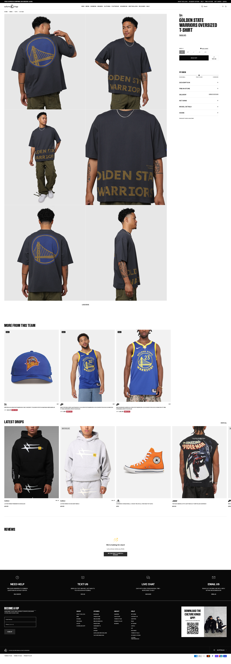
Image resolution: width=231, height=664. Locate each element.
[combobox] (210, 6)
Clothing (107, 6)
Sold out (194, 58)
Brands (100, 6)
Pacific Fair (97, 623)
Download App (81, 626)
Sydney (96, 630)
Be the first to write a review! (115, 554)
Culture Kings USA (99, 635)
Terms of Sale (135, 633)
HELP (202, 1)
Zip (132, 628)
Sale (148, 6)
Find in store (184, 88)
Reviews (116, 623)
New (82, 6)
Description (184, 82)
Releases (142, 6)
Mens (87, 6)
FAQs (132, 621)
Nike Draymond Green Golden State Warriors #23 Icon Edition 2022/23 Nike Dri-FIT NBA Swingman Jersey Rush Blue (141, 408)
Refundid (133, 630)
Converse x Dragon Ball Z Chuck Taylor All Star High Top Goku (134, 504)
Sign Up (9, 632)
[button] (226, 6)
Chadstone (97, 616)
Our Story (117, 616)
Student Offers (135, 635)
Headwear (123, 6)
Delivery (198, 94)
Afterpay (133, 623)
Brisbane (96, 614)
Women (79, 619)
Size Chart (205, 48)
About (116, 611)
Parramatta (97, 626)
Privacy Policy (118, 621)
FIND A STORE (209, 1)
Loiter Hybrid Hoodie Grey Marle (69, 504)
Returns (133, 614)
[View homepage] (11, 6)
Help (133, 611)
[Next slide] (226, 461)
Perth (95, 628)
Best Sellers (133, 6)
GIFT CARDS (217, 1)
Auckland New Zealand (100, 633)
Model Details (185, 106)
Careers (116, 614)
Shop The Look (81, 614)
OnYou (133, 626)
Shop (79, 611)
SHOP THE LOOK (183, 1)
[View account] (223, 6)
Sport (78, 623)
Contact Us (134, 616)
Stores (96, 611)
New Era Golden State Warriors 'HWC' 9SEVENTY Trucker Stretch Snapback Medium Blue (29, 407)
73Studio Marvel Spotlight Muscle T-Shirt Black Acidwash (189, 504)
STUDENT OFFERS (194, 1)
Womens (93, 6)
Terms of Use (118, 619)
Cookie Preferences (135, 638)
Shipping (133, 619)
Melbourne (97, 619)
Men (78, 616)
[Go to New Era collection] (183, 15)
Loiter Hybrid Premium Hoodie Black (14, 504)
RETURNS (183, 100)
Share (181, 113)
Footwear (115, 6)
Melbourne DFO (98, 621)
